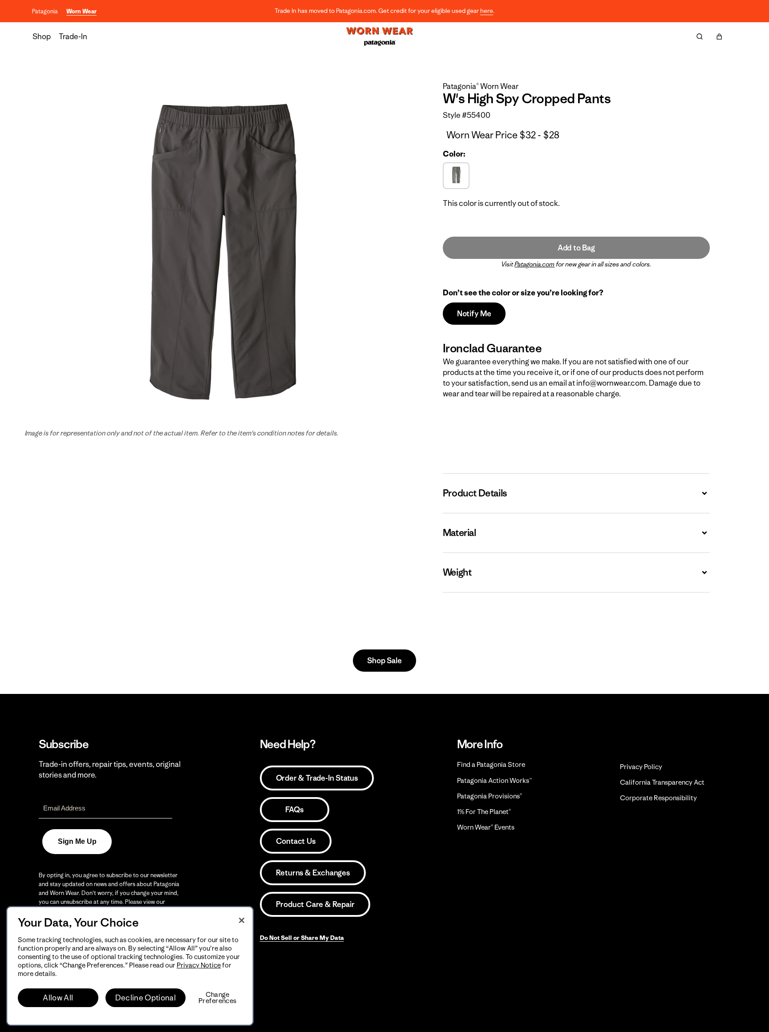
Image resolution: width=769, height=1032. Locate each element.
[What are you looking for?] (699, 36)
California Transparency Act (662, 782)
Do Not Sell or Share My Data (302, 938)
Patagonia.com (534, 264)
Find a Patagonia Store (491, 764)
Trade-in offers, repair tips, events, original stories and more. (110, 769)
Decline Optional (145, 998)
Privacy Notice (199, 965)
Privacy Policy (641, 766)
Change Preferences (217, 998)
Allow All (58, 998)
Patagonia (45, 11)
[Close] (241, 920)
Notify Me (474, 313)
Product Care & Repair (315, 904)
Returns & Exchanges (313, 873)
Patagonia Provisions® (489, 796)
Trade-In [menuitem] (73, 36)
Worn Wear (81, 11)
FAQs (294, 809)
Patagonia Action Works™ (494, 780)
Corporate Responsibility (658, 798)
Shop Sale (384, 660)
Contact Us (296, 841)
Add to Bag (576, 248)
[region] (130, 966)
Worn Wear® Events (485, 827)
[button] (719, 36)
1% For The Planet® (484, 811)
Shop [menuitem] (41, 36)
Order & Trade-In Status (317, 778)
